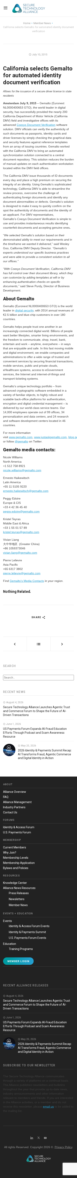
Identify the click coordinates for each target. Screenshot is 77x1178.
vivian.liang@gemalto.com (20, 552)
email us (48, 1106)
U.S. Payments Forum (17, 832)
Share (36, 617)
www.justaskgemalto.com (50, 437)
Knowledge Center (15, 882)
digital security (24, 310)
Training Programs (21, 949)
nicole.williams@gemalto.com (22, 470)
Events (7, 921)
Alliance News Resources (19, 888)
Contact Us (10, 812)
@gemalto (21, 441)
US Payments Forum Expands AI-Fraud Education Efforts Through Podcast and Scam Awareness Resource (35, 732)
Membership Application (19, 862)
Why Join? (9, 852)
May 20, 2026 (28, 745)
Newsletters (16, 899)
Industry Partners (14, 807)
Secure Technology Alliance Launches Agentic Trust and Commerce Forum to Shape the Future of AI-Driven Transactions (36, 711)
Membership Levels (15, 857)
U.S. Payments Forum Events (27, 937)
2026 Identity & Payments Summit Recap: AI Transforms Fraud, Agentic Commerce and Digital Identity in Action (45, 754)
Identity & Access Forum (18, 827)
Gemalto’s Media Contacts (27, 581)
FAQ (5, 797)
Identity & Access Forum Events (29, 926)
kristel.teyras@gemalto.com (21, 532)
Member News (18, 905)
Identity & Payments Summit (27, 932)
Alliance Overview (14, 791)
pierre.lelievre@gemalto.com (21, 573)
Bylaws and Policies (15, 868)
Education (9, 943)
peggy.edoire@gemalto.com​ (21, 511)
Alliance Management (17, 802)
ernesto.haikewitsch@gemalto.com (25, 490)
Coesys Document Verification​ (36, 124)
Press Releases (19, 893)
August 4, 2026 (14, 702)
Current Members (14, 847)
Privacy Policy (63, 1147)
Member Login (18, 961)
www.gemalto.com (20, 437)
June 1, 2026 (13, 724)
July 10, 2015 (39, 54)
